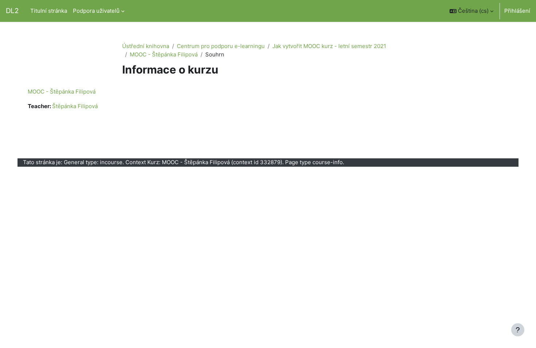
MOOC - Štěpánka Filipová (164, 54)
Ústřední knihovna (145, 46)
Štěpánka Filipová (75, 106)
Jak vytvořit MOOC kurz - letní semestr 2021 (329, 46)
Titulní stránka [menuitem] (48, 10)
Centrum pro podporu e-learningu (221, 46)
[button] (471, 11)
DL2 (12, 11)
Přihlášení (517, 10)
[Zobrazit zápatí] (517, 329)
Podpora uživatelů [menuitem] (96, 10)
